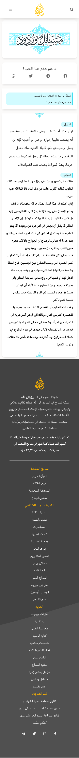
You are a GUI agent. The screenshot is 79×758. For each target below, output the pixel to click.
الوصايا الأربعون (39, 592)
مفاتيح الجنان (39, 498)
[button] (71, 9)
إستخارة (39, 621)
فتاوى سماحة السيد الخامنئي (39, 715)
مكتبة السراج (39, 665)
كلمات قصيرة (40, 534)
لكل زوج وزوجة (39, 585)
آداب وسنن (39, 657)
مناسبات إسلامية (39, 643)
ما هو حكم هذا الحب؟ (40, 69)
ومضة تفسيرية (39, 541)
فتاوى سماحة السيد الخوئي (39, 701)
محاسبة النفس (39, 628)
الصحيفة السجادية (39, 491)
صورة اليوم (39, 599)
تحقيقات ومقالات (39, 650)
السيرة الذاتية (39, 512)
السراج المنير (39, 578)
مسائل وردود (39, 563)
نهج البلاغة (39, 483)
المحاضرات (39, 527)
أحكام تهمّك (40, 723)
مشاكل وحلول (39, 679)
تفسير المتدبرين (39, 556)
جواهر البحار (40, 549)
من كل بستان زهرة (39, 672)
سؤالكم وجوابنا (39, 614)
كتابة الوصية (39, 636)
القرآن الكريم (39, 476)
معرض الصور (39, 520)
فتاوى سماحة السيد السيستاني (40, 708)
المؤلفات (39, 570)
